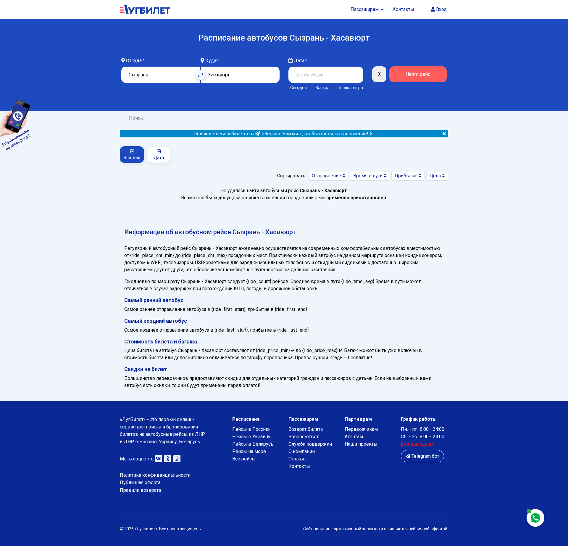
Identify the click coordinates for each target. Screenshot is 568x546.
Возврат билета (305, 429)
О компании (301, 451)
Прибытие (407, 176)
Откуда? (135, 60)
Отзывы (297, 459)
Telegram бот (424, 456)
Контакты (403, 9)
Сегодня (298, 87)
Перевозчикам (361, 429)
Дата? (300, 60)
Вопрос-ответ (303, 436)
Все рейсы (244, 459)
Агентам (354, 436)
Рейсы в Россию (251, 429)
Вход (441, 9)
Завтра (323, 87)
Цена (436, 176)
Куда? (212, 60)
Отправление (327, 176)
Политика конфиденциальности (155, 475)
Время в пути (368, 176)
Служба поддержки (310, 444)
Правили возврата (140, 490)
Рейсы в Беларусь (252, 444)
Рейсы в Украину (251, 436)
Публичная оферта (140, 482)
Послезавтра (350, 87)
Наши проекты (361, 444)
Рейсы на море (249, 451)
